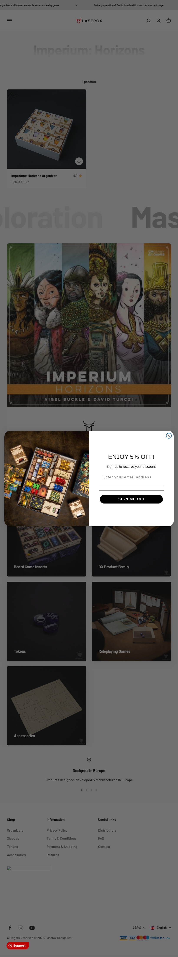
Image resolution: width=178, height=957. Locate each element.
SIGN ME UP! (131, 499)
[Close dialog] (168, 435)
